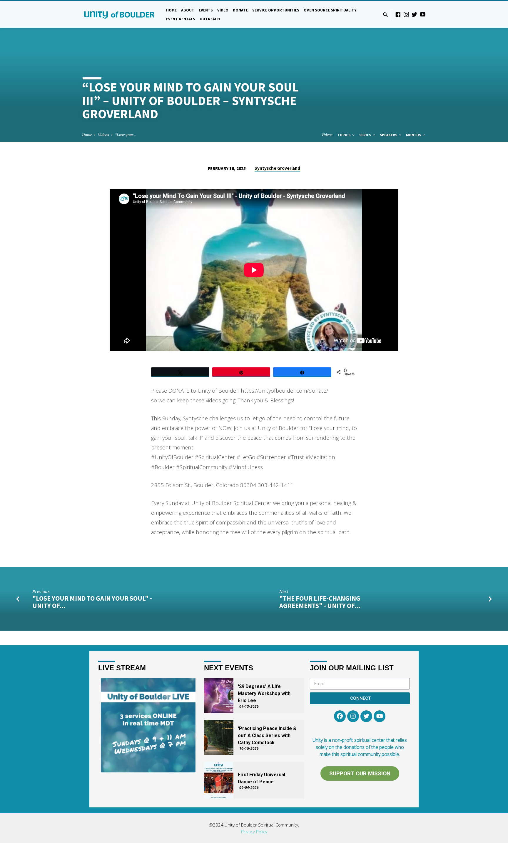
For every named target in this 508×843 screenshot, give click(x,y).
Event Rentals (180, 18)
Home (171, 10)
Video (222, 10)
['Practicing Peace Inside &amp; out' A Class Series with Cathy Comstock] (218, 737)
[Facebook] (398, 14)
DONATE (240, 10)
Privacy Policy (254, 831)
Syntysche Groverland (277, 168)
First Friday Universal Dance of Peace (261, 778)
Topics (344, 135)
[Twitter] (414, 14)
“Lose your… (125, 134)
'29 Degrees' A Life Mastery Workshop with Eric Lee (264, 693)
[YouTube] (423, 14)
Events (206, 10)
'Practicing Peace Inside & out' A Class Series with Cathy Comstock (267, 735)
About (187, 10)
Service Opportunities (275, 10)
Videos (103, 134)
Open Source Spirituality (330, 10)
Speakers (389, 135)
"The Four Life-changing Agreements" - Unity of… (319, 602)
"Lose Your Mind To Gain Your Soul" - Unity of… (92, 602)
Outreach (210, 18)
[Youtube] (379, 716)
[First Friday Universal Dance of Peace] (218, 780)
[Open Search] (385, 14)
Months (414, 135)
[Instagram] (406, 14)
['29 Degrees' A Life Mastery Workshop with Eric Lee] (218, 695)
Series (365, 135)
